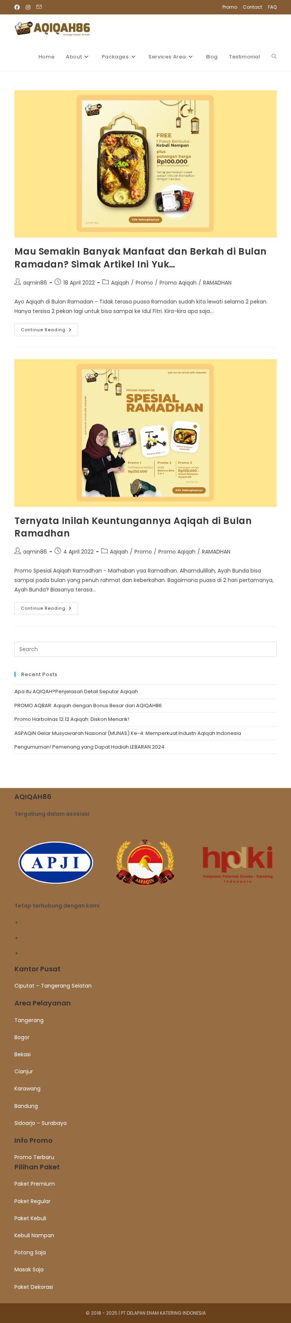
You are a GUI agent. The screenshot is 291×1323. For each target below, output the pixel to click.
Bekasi (22, 1054)
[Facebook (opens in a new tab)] (18, 7)
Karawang (27, 1088)
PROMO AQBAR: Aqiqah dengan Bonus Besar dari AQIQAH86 (88, 705)
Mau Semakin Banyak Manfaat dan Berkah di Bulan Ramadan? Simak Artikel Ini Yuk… (140, 258)
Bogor (22, 1037)
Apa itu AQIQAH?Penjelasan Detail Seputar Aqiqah (76, 691)
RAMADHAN (217, 282)
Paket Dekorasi (33, 1287)
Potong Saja (30, 1252)
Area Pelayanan (42, 1003)
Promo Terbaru (34, 1157)
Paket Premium (34, 1184)
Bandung (26, 1106)
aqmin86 (35, 282)
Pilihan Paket (37, 1167)
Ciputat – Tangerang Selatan (53, 985)
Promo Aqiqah (178, 282)
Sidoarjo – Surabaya (40, 1123)
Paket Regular (32, 1201)
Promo (229, 7)
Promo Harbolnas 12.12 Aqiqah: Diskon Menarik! (71, 719)
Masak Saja (29, 1269)
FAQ (272, 7)
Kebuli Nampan (34, 1235)
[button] (145, 969)
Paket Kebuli (30, 1218)
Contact (252, 7)
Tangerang (29, 1020)
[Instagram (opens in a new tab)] (28, 7)
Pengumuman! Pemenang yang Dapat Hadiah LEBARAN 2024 (89, 746)
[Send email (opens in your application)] (39, 7)
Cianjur (23, 1071)
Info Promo (33, 1140)
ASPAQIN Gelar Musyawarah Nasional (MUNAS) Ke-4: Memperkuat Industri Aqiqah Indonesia (127, 733)
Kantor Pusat (37, 969)
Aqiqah (120, 282)
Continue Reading (49, 331)
